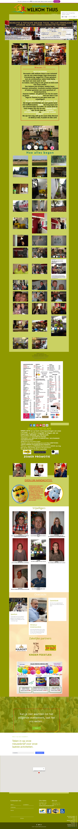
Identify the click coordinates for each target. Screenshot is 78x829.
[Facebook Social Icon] (31, 425)
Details (36, 728)
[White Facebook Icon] (37, 825)
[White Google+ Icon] (41, 825)
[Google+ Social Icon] (37, 425)
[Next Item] (64, 54)
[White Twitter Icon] (39, 825)
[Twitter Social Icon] (34, 425)
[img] (21, 648)
